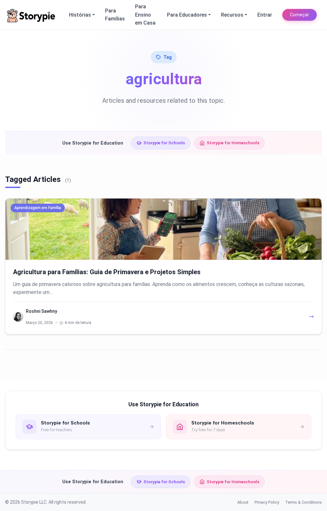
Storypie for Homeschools (233, 142)
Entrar (264, 15)
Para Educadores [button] (187, 15)
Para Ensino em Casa (145, 15)
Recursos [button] (232, 15)
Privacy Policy (267, 502)
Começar (299, 15)
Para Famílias (115, 15)
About (242, 502)
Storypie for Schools (164, 142)
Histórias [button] (80, 15)
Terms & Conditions (303, 502)
